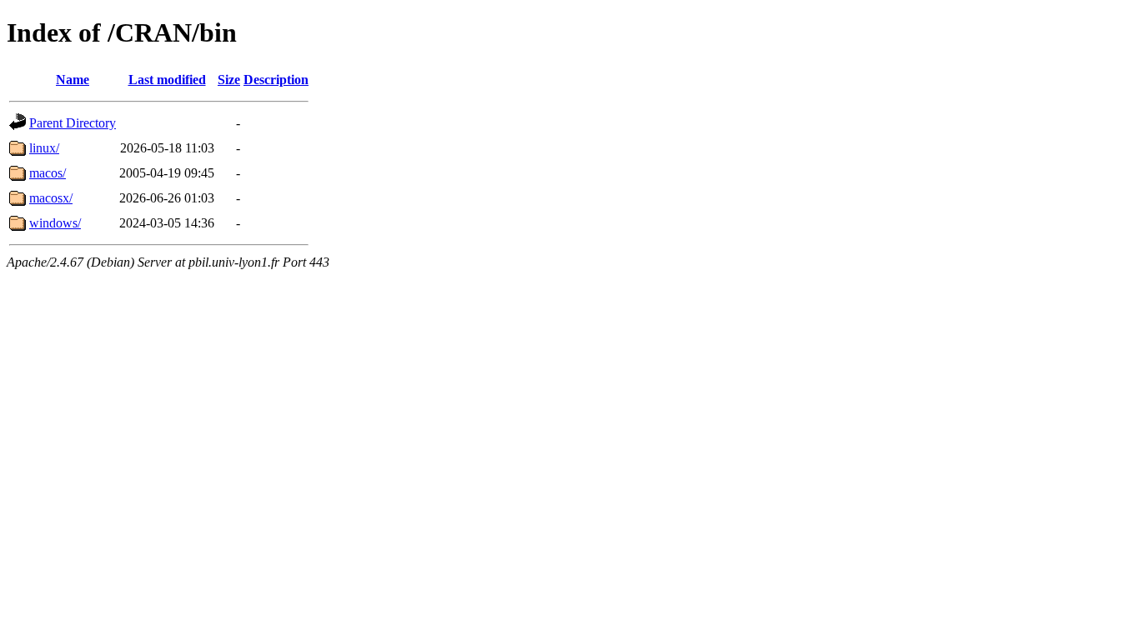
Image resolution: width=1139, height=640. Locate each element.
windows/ (55, 223)
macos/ (47, 173)
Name (72, 79)
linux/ (44, 148)
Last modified (167, 79)
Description (276, 79)
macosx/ (51, 198)
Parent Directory (72, 123)
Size (229, 79)
